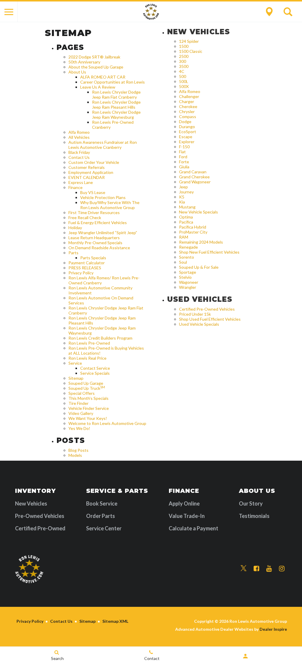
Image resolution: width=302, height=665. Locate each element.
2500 (183, 56)
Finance (75, 187)
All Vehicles (79, 137)
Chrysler (187, 111)
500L (183, 81)
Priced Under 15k (195, 314)
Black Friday (79, 152)
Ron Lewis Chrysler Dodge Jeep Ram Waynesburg (116, 115)
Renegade (188, 247)
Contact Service (95, 368)
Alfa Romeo (79, 132)
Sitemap (75, 378)
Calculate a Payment (193, 528)
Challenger (189, 96)
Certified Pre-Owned (40, 528)
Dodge (185, 121)
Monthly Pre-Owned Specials (95, 242)
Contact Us (79, 157)
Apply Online (184, 503)
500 (182, 76)
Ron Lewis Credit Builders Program (100, 337)
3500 (183, 66)
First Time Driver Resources (94, 212)
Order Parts (100, 516)
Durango (187, 126)
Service (75, 363)
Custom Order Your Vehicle (93, 162)
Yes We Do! (79, 428)
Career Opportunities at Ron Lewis (112, 81)
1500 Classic (190, 51)
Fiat (182, 151)
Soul (183, 262)
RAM (183, 236)
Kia (182, 201)
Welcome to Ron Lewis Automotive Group (107, 423)
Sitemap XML (115, 621)
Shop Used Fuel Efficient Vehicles (210, 319)
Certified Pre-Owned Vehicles (207, 309)
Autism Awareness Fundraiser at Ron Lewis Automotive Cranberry (102, 145)
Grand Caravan (192, 171)
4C (181, 71)
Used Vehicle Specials (199, 324)
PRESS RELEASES (84, 267)
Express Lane (80, 182)
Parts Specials (93, 257)
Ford (183, 156)
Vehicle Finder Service (88, 408)
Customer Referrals (86, 167)
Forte (184, 161)
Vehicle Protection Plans (103, 197)
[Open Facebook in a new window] (256, 568)
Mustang (187, 206)
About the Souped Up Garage (95, 66)
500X (184, 86)
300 (182, 61)
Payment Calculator (86, 262)
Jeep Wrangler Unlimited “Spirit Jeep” (102, 232)
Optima (186, 216)
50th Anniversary (84, 61)
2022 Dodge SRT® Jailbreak (94, 56)
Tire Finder (78, 403)
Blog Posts (78, 450)
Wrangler (187, 287)
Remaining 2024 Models (201, 242)
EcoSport (187, 131)
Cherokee (188, 106)
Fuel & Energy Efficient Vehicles (97, 222)
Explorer (186, 141)
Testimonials (254, 516)
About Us (77, 71)
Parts (73, 252)
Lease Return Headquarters (94, 237)
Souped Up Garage (85, 383)
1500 (183, 46)
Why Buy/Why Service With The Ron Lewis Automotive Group (109, 205)
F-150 (184, 146)
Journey (186, 191)
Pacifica (186, 221)
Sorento (186, 257)
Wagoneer (188, 282)
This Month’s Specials (88, 398)
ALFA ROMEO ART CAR (102, 76)
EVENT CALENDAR (86, 177)
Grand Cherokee (194, 176)
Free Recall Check (84, 217)
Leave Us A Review (97, 86)
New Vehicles (198, 31)
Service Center (104, 528)
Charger (186, 101)
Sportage (187, 272)
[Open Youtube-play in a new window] (269, 568)
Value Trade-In (187, 516)
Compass (187, 116)
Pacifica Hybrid (192, 226)
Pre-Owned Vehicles (39, 516)
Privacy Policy (80, 272)
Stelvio (185, 277)
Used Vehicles (200, 299)
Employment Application (90, 172)
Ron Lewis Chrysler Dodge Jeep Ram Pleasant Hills (116, 105)
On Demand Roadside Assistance (99, 247)
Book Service (101, 503)
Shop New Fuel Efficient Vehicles (209, 252)
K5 (181, 196)
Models (75, 455)
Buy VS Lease (92, 192)
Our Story (251, 503)
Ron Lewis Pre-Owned (89, 342)
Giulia (184, 166)
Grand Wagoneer (195, 181)
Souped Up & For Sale (199, 267)
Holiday (75, 227)
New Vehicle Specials (198, 211)
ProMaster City (193, 231)
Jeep (183, 186)
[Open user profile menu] (245, 656)
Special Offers (81, 393)
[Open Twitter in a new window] (244, 568)
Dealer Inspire (273, 629)
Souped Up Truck (86, 388)
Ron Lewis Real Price (87, 358)
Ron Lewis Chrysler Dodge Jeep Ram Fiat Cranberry (116, 94)
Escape (185, 136)
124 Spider (189, 41)
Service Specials (95, 373)
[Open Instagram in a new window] (282, 568)
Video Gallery (80, 413)
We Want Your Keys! (87, 418)
